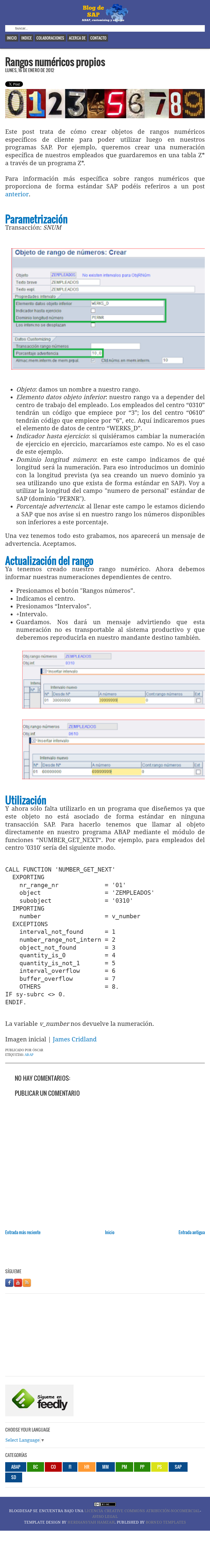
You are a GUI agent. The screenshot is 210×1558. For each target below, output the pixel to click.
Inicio (12, 38)
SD (13, 1477)
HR (86, 1467)
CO (53, 1467)
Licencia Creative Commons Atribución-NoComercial (142, 1511)
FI (70, 1467)
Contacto (98, 38)
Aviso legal (105, 1516)
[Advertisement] (104, 1255)
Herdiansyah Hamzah (91, 1522)
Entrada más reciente (22, 1232)
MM (105, 1467)
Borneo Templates (166, 1522)
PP (142, 1467)
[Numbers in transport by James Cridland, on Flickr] (105, 116)
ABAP (29, 1055)
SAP (178, 1467)
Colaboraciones (50, 38)
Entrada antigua (192, 1232)
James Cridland (75, 1039)
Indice (26, 38)
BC (35, 1467)
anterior (17, 194)
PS (159, 1467)
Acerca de (77, 38)
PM (124, 1467)
